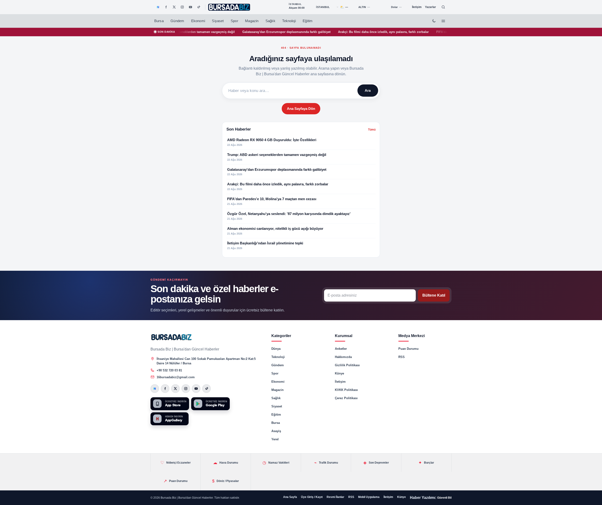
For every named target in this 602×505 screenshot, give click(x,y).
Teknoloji (289, 21)
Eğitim (308, 21)
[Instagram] (182, 7)
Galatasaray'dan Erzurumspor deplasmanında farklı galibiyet (265, 32)
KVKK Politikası (346, 390)
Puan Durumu (408, 348)
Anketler (341, 348)
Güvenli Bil (444, 497)
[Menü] (443, 20)
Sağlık (270, 21)
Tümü (372, 129)
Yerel (275, 439)
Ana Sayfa (290, 497)
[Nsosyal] (158, 7)
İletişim (417, 7)
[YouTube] (190, 7)
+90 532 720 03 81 (169, 370)
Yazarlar (430, 7)
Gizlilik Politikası (347, 365)
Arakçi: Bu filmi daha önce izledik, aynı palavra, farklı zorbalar (361, 32)
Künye (339, 373)
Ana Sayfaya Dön (301, 109)
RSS (401, 357)
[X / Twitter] (174, 7)
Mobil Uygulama (369, 497)
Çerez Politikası (346, 398)
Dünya (276, 348)
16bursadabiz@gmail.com (176, 377)
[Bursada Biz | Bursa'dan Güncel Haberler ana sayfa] (171, 337)
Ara (368, 90)
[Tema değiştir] (433, 20)
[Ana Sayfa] (229, 7)
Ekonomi (198, 21)
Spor (234, 21)
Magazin (251, 21)
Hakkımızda (343, 357)
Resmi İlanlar (335, 497)
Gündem (177, 21)
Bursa (159, 21)
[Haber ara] (443, 7)
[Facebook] (166, 7)
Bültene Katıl (433, 295)
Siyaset (218, 21)
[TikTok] (198, 7)
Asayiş (276, 431)
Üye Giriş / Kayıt (312, 497)
